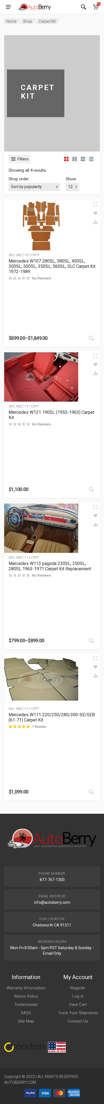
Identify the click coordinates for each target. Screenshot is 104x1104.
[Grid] (66, 159)
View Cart (78, 1004)
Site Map (26, 1021)
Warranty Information (25, 987)
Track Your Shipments (78, 1012)
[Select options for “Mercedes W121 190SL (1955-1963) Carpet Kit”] (91, 489)
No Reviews (41, 278)
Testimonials (26, 1004)
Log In (78, 996)
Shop (27, 21)
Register (77, 987)
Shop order (19, 178)
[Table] (91, 159)
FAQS (26, 1012)
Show (71, 178)
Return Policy (26, 996)
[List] (83, 159)
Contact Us (78, 1021)
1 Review (39, 727)
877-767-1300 (52, 879)
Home (11, 21)
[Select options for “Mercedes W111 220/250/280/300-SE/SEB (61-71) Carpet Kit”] (91, 792)
